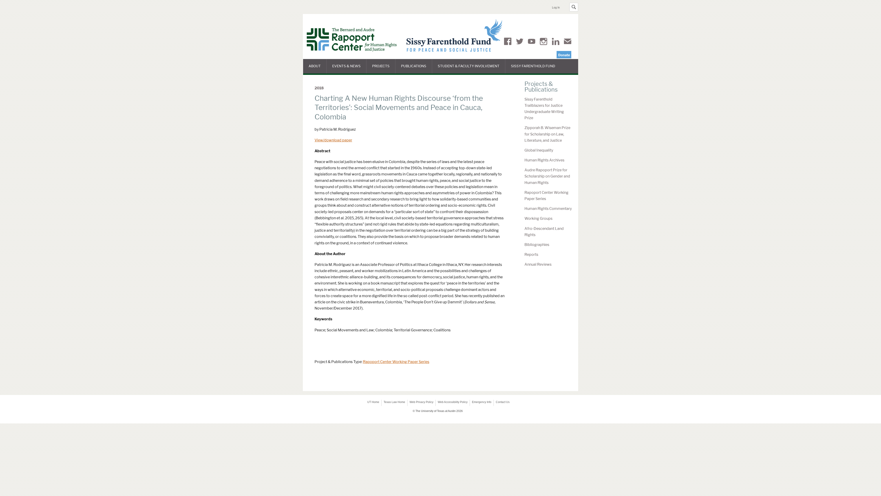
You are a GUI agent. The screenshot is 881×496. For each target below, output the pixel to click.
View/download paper (333, 140)
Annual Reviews (538, 264)
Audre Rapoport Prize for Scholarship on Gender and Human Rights (547, 176)
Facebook (507, 42)
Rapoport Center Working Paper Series (396, 362)
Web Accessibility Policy (453, 402)
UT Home (373, 402)
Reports (531, 254)
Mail (567, 42)
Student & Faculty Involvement (471, 68)
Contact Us (503, 402)
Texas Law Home (394, 402)
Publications (416, 68)
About (318, 68)
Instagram (543, 42)
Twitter (519, 42)
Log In (556, 7)
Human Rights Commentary (548, 208)
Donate (564, 55)
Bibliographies (536, 244)
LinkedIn (555, 42)
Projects (384, 68)
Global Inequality (538, 150)
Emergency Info (481, 402)
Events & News (349, 68)
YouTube (531, 42)
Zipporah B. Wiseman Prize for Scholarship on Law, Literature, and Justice (547, 134)
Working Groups (538, 218)
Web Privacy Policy (421, 402)
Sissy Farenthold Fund (536, 68)
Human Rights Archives (544, 160)
